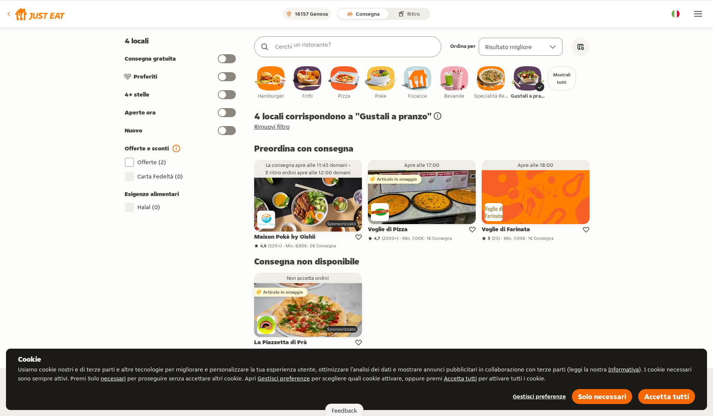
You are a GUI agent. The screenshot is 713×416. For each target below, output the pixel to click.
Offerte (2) (151, 162)
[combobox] (355, 46)
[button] (35, 14)
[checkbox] (271, 83)
